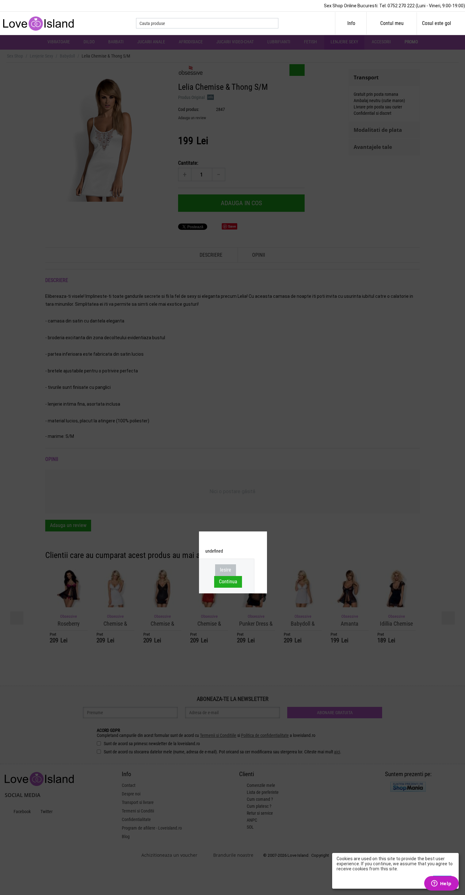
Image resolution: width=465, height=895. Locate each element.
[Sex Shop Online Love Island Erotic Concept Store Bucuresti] (40, 23)
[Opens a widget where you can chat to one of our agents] (441, 884)
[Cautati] (273, 24)
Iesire (225, 570)
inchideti (259, 540)
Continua (228, 582)
